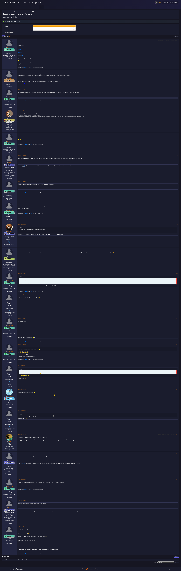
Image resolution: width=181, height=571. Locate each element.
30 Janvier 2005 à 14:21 (22, 249)
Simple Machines (20, 569)
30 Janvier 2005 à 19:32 (22, 410)
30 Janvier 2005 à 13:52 (22, 224)
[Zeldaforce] (9, 242)
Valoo (9, 162)
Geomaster (10, 396)
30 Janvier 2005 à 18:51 (22, 318)
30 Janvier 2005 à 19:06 (22, 344)
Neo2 (9, 441)
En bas (3, 36)
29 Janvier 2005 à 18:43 (22, 134)
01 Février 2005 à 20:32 (22, 526)
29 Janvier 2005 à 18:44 (22, 155)
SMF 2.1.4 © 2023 (13, 569)
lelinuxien (9, 231)
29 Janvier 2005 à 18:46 (22, 181)
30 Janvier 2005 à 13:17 (22, 202)
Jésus (10, 256)
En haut (4, 556)
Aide (169, 569)
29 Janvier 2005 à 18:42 (22, 110)
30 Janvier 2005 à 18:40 (22, 294)
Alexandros (10, 47)
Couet (10, 118)
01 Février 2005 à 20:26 (22, 500)
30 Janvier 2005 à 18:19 (22, 273)
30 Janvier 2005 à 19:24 (22, 365)
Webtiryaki (16, 568)
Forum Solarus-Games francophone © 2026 (163, 568)
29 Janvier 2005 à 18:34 (22, 71)
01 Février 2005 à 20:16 (22, 479)
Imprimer (176, 36)
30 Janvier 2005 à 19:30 (22, 389)
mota (9, 302)
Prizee (19, 49)
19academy (20, 55)
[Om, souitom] (9, 310)
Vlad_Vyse (10, 78)
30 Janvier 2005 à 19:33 (22, 434)
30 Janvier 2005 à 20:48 (22, 453)
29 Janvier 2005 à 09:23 (22, 40)
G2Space (20, 52)
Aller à (155, 562)
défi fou (23, 165)
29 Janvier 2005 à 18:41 (22, 89)
